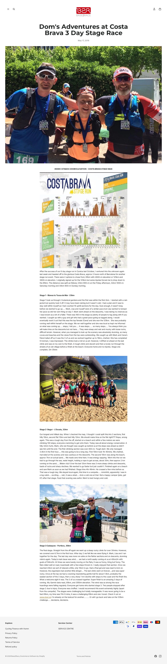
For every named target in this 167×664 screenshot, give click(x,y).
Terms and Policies (84, 656)
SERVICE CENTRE (66, 629)
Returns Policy (11, 638)
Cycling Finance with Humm (17, 629)
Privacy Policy (11, 633)
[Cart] (160, 9)
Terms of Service (12, 642)
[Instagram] (160, 656)
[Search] (14, 9)
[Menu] (8, 9)
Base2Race (15, 656)
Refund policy (11, 647)
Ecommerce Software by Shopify (32, 656)
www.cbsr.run (45, 597)
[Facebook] (155, 656)
